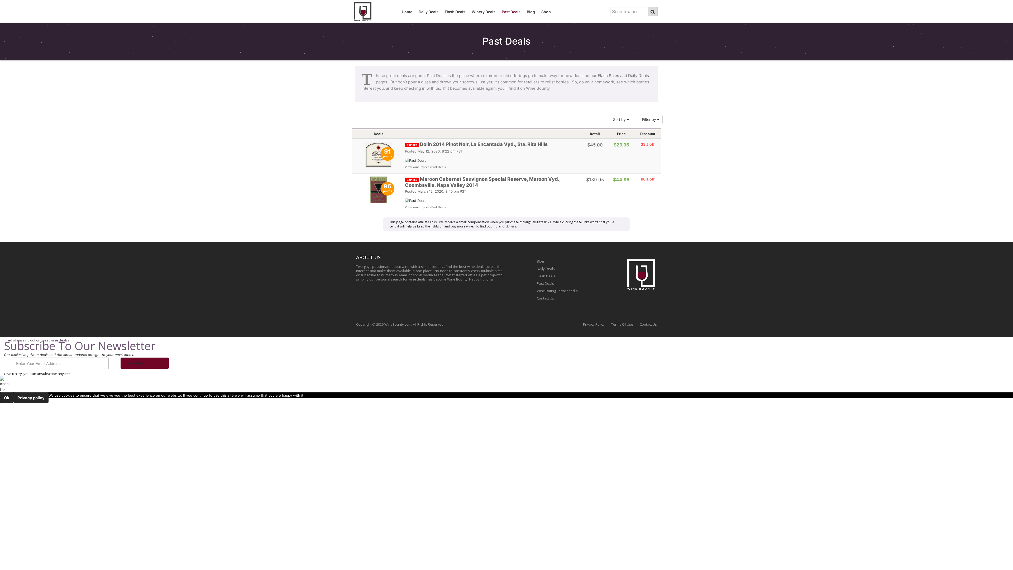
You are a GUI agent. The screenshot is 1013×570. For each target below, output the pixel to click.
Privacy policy (31, 397)
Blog (540, 261)
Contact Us (545, 298)
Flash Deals (546, 276)
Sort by (620, 119)
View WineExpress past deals (425, 167)
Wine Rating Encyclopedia (557, 290)
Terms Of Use (622, 324)
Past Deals (545, 283)
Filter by (649, 119)
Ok (6, 397)
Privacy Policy (594, 324)
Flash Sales (608, 75)
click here (509, 226)
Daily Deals (638, 75)
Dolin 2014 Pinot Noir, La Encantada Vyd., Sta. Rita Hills (477, 144)
